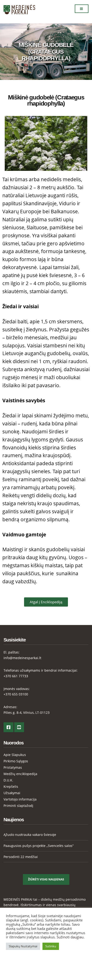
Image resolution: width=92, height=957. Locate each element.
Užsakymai (12, 793)
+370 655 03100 (16, 694)
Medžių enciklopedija (20, 774)
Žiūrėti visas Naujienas (46, 879)
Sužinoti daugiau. (70, 937)
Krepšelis (11, 786)
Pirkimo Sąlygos (16, 761)
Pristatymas (13, 767)
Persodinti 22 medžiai (21, 856)
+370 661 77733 (16, 676)
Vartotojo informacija (20, 799)
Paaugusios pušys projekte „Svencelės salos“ (39, 845)
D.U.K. (8, 780)
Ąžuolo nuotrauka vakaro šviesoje (30, 834)
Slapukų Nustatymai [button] (23, 946)
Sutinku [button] (50, 946)
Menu (81, 8)
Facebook (8, 727)
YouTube (19, 727)
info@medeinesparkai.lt (22, 658)
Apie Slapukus (15, 754)
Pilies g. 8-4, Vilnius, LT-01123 (27, 712)
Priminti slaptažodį (18, 805)
